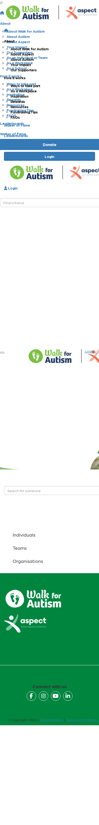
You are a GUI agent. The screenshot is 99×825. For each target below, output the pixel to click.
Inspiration (20, 96)
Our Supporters (24, 70)
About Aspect (22, 54)
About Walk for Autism (30, 49)
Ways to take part (25, 85)
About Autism (22, 59)
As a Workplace (24, 91)
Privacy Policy (51, 720)
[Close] (97, 352)
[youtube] (55, 696)
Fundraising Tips (24, 112)
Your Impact (21, 64)
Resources (20, 106)
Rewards (18, 101)
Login (49, 156)
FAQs (15, 117)
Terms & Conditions (82, 720)
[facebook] (31, 696)
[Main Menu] (2, 352)
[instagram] (43, 696)
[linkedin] (68, 696)
